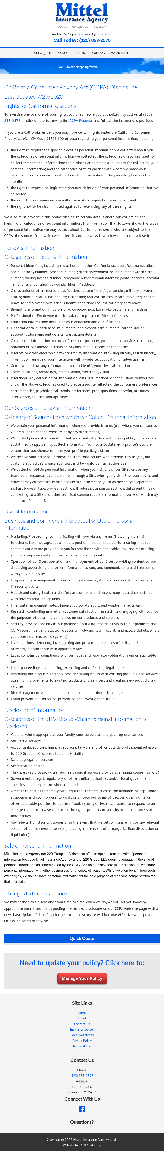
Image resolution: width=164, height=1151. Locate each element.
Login (113, 1139)
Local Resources (82, 1035)
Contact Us (80, 26)
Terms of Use (82, 1046)
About (62, 26)
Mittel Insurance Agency (82, 13)
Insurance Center (82, 1029)
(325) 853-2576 (95, 40)
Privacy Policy (82, 1040)
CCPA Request (80, 120)
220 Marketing (90, 1145)
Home (82, 1012)
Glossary (100, 26)
